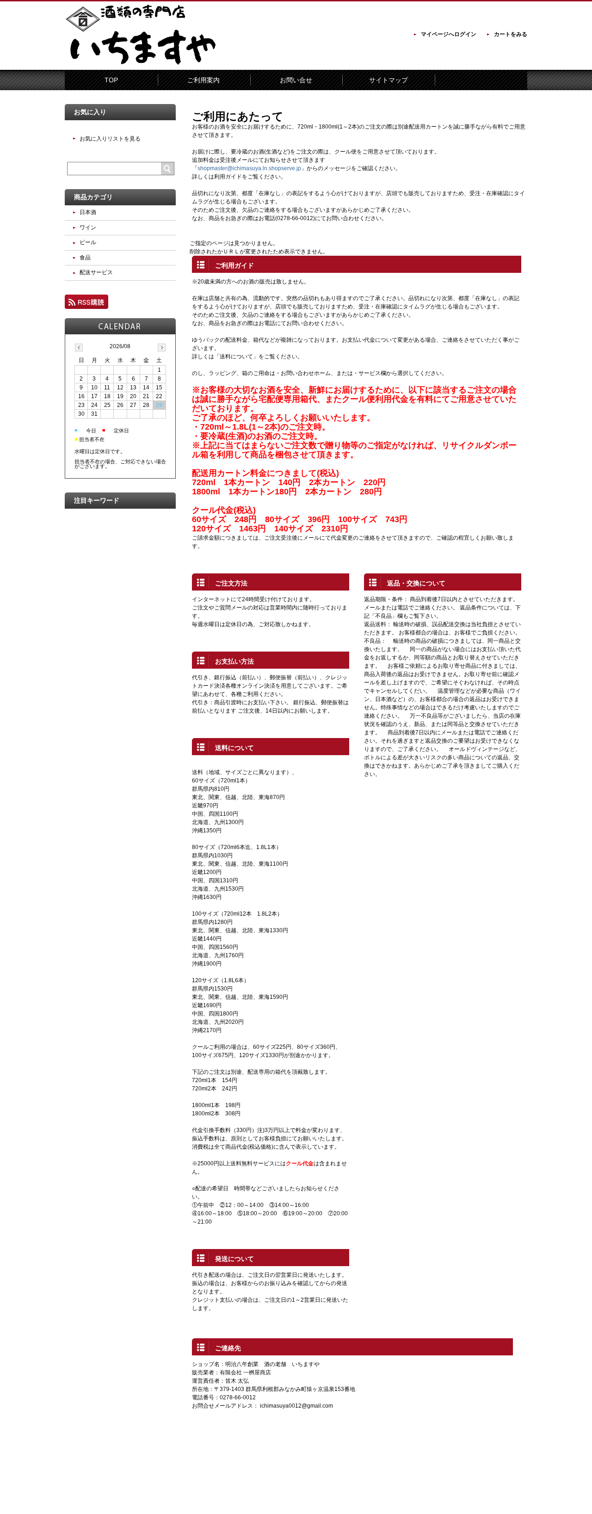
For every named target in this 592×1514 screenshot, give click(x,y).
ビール (88, 242)
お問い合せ (296, 80)
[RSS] (86, 305)
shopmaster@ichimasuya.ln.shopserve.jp (249, 168)
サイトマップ (388, 80)
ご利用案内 (203, 80)
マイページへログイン (448, 34)
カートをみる (510, 34)
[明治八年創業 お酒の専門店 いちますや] (143, 63)
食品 (85, 257)
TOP (111, 80)
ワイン (88, 227)
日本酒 (88, 212)
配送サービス (96, 272)
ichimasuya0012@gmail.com (296, 1406)
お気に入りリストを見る (110, 138)
